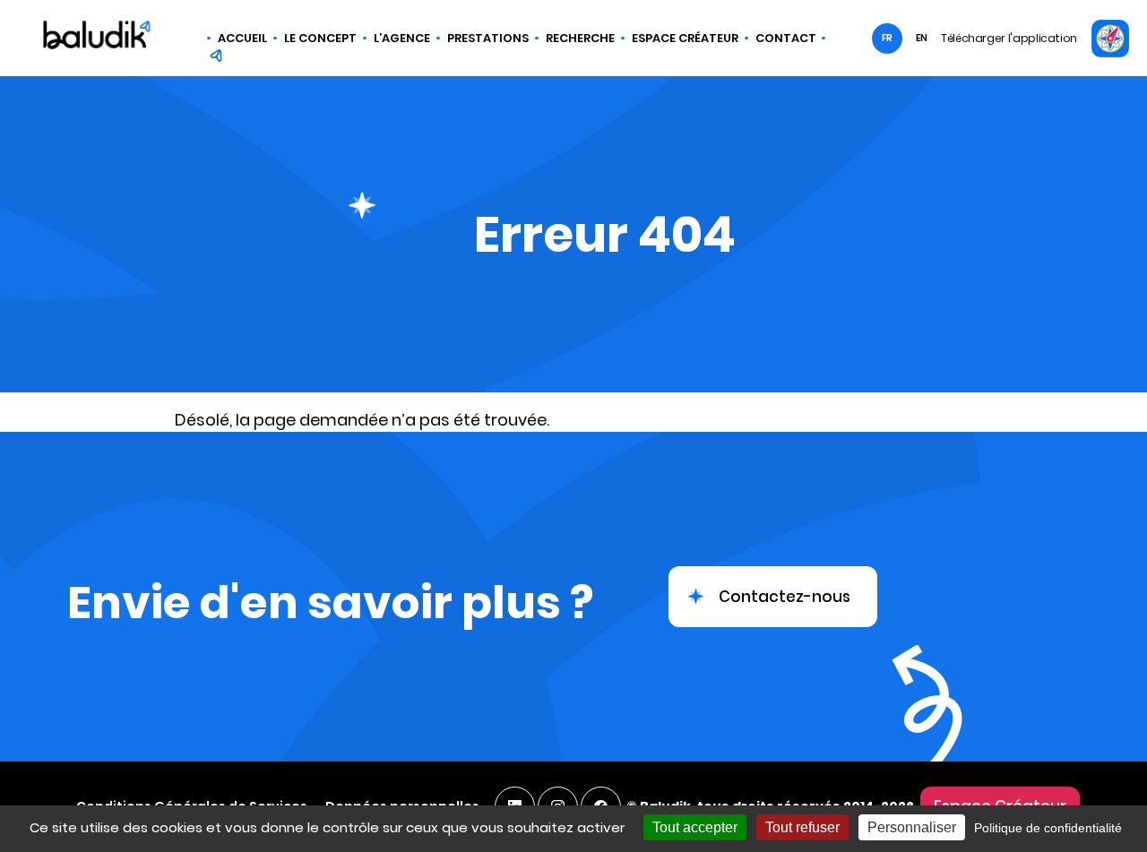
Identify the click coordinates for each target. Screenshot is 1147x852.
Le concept (320, 38)
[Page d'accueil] (96, 37)
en (921, 38)
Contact (785, 38)
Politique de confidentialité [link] (1048, 828)
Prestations (488, 38)
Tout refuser (802, 827)
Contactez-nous (784, 596)
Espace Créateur (685, 38)
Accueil (242, 38)
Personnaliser (911, 827)
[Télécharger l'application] (1110, 38)
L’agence (402, 38)
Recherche (580, 38)
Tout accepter (694, 827)
